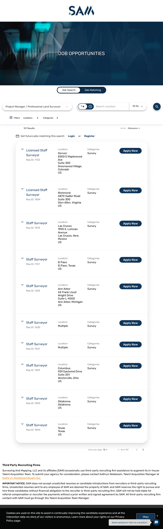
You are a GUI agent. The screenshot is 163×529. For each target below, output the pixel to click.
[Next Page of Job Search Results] (143, 450)
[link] (82, 161)
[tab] (69, 90)
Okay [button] (146, 516)
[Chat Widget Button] (156, 522)
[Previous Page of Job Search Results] (137, 450)
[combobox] (35, 106)
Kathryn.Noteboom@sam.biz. (21, 478)
